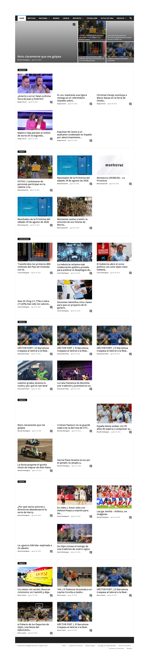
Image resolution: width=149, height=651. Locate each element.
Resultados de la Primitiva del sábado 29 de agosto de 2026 (73, 179)
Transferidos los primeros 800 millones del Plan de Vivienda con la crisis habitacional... (91, 59)
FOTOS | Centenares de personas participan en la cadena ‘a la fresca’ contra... (91, 37)
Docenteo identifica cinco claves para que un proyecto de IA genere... (74, 305)
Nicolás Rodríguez (23, 60)
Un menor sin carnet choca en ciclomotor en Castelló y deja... (34, 591)
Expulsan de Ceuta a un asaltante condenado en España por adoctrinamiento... (74, 134)
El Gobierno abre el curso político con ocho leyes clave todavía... (112, 267)
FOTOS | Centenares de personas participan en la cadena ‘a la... (31, 184)
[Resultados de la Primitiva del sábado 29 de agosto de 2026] (74, 165)
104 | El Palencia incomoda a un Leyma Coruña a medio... (74, 591)
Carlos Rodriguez (23, 272)
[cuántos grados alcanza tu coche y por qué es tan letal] (35, 370)
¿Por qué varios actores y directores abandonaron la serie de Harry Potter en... (119, 37)
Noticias (32, 18)
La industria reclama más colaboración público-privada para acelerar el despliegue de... (74, 267)
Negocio (120, 18)
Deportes (77, 18)
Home (21, 18)
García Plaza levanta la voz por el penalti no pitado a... (73, 461)
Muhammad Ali (23, 190)
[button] (130, 18)
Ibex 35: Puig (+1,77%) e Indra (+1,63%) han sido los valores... (34, 302)
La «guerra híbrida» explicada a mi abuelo (35, 547)
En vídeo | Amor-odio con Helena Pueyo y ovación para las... (72, 510)
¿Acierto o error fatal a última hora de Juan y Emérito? (34, 97)
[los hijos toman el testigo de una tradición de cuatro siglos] (74, 534)
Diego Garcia (22, 102)
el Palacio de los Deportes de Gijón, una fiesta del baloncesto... (33, 627)
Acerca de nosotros (125, 645)
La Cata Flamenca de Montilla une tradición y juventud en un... (74, 384)
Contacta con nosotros (76, 645)
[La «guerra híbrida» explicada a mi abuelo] (35, 533)
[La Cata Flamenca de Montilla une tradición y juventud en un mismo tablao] (74, 370)
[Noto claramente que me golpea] (46, 42)
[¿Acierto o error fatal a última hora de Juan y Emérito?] (35, 83)
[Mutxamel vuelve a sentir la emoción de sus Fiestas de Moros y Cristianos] (74, 206)
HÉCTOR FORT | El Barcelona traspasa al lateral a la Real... (33, 349)
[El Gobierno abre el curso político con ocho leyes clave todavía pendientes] (114, 252)
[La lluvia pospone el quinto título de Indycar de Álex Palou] (35, 450)
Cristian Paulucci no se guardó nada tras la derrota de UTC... (73, 426)
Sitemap (129, 648)
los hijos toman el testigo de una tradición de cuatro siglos (73, 548)
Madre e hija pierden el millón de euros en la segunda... (34, 134)
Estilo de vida (107, 18)
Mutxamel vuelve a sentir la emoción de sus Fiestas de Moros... (72, 222)
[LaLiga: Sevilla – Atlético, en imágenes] (114, 497)
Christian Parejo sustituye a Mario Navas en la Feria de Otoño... (112, 98)
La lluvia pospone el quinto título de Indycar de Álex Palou (34, 466)
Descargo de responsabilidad (107, 645)
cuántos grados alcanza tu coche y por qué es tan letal (32, 384)
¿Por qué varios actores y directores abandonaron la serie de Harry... (32, 509)
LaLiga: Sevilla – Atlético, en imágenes (112, 513)
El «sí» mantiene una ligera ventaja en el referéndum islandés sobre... (72, 98)
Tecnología (92, 18)
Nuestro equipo (90, 645)
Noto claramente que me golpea (39, 56)
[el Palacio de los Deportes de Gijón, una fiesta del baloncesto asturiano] (35, 612)
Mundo (56, 18)
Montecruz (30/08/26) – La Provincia (111, 179)
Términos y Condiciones (116, 648)
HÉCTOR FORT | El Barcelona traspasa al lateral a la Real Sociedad (118, 59)
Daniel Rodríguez (24, 515)
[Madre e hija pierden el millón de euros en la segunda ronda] (35, 120)
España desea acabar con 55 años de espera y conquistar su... (114, 427)
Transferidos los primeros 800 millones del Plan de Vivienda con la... (34, 267)
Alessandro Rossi (23, 354)
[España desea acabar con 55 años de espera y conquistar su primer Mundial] (114, 413)
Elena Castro (22, 595)
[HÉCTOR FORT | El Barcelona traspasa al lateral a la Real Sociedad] (120, 50)
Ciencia (66, 18)
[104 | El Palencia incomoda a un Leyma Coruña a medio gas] (74, 577)
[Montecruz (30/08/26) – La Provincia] (114, 165)
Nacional (43, 18)
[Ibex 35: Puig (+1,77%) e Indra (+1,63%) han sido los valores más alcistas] (35, 289)
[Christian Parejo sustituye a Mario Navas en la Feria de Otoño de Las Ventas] (114, 83)
